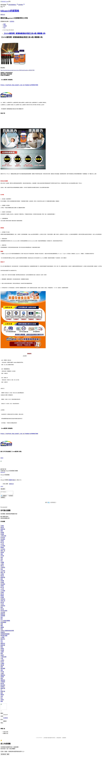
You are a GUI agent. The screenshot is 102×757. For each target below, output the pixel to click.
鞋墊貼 (2, 547)
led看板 (2, 663)
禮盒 (2, 554)
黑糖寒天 (3, 632)
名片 (4, 27)
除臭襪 (2, 532)
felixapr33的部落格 (10, 10)
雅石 (2, 617)
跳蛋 (2, 678)
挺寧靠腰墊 (3, 622)
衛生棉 (2, 683)
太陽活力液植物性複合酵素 (7, 630)
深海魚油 (3, 605)
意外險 (2, 609)
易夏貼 (2, 540)
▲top (2, 486)
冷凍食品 (3, 567)
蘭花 (2, 619)
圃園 (2, 701)
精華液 (2, 694)
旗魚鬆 (2, 552)
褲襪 (2, 666)
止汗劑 (2, 544)
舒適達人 (3, 686)
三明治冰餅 (3, 535)
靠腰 (2, 624)
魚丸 (2, 560)
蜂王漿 (2, 602)
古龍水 (2, 699)
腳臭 (2, 530)
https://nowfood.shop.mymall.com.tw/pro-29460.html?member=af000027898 (17, 70)
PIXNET (40, 737)
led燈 (2, 658)
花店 (2, 641)
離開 (8, 754)
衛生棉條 (3, 685)
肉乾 (2, 559)
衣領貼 (2, 525)
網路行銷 (3, 688)
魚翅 (2, 569)
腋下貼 (2, 542)
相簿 (4, 24)
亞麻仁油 (3, 600)
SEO (2, 640)
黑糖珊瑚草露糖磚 (5, 634)
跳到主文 (3, 14)
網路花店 (3, 643)
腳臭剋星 (3, 529)
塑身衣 (2, 457)
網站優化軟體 (4, 635)
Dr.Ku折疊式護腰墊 (5, 620)
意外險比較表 (4, 610)
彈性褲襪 (3, 668)
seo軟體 (2, 637)
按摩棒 (2, 676)
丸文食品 (3, 549)
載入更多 (3, 488)
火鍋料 (2, 564)
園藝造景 (3, 614)
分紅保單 (3, 612)
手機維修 (3, 681)
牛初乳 (2, 604)
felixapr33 (3, 472)
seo (1, 689)
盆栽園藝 (3, 615)
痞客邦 (10, 480)
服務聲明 (64, 737)
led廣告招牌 (3, 656)
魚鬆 (2, 557)
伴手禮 (2, 555)
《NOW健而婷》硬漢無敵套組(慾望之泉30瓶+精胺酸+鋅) (24, 33)
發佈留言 (3, 497)
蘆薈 (2, 693)
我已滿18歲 (3, 754)
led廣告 (2, 660)
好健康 (2, 597)
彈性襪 (2, 665)
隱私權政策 (59, 737)
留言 (13, 480)
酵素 (2, 607)
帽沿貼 (2, 527)
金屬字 (2, 655)
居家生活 (11, 483)
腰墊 (2, 625)
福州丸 (2, 565)
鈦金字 (2, 661)
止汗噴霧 (3, 545)
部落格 (5, 25)
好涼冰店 (3, 537)
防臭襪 (2, 534)
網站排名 (3, 639)
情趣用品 (3, 675)
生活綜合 (12, 21)
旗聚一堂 (3, 550)
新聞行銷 (3, 691)
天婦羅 (2, 562)
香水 (2, 698)
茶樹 (2, 696)
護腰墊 (2, 627)
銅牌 (2, 653)
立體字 (2, 651)
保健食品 (3, 599)
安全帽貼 (3, 539)
